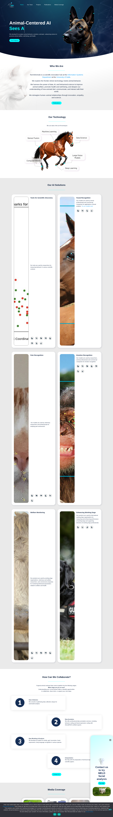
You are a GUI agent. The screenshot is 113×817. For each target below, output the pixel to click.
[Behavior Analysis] (71, 30)
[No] (110, 809)
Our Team (30, 4)
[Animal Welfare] (70, 14)
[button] (110, 740)
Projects (38, 4)
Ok (55, 814)
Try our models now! (87, 206)
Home (22, 4)
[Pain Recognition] (63, 36)
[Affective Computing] (82, 19)
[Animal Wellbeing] (85, 45)
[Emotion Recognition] (93, 14)
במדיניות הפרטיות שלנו (8, 806)
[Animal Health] (78, 42)
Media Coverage (59, 4)
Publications (47, 4)
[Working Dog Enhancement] (81, 29)
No (59, 814)
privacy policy (89, 811)
